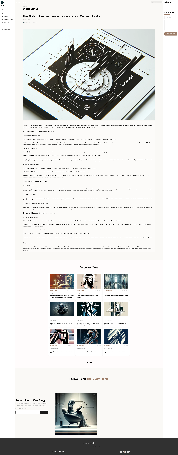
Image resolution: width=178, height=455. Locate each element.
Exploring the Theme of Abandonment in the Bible (61, 324)
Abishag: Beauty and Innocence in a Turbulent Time (62, 352)
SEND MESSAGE (171, 34)
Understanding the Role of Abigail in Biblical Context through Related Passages (88, 324)
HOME (24, 12)
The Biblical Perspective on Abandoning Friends (116, 295)
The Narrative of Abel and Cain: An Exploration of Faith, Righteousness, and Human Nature (62, 296)
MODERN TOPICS (31, 12)
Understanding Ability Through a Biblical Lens (88, 351)
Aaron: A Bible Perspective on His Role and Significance (88, 296)
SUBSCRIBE (44, 412)
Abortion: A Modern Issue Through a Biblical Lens (115, 352)
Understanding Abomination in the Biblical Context (115, 324)
